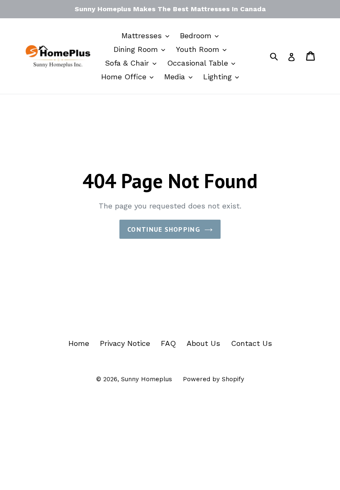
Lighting (218, 76)
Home (78, 343)
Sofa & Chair (128, 63)
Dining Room (137, 49)
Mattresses (142, 35)
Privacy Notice (125, 343)
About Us (203, 343)
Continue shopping (163, 229)
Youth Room (199, 49)
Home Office (125, 76)
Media (175, 76)
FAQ (168, 343)
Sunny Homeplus (146, 379)
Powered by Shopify (213, 379)
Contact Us (251, 343)
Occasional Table (199, 63)
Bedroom (197, 35)
